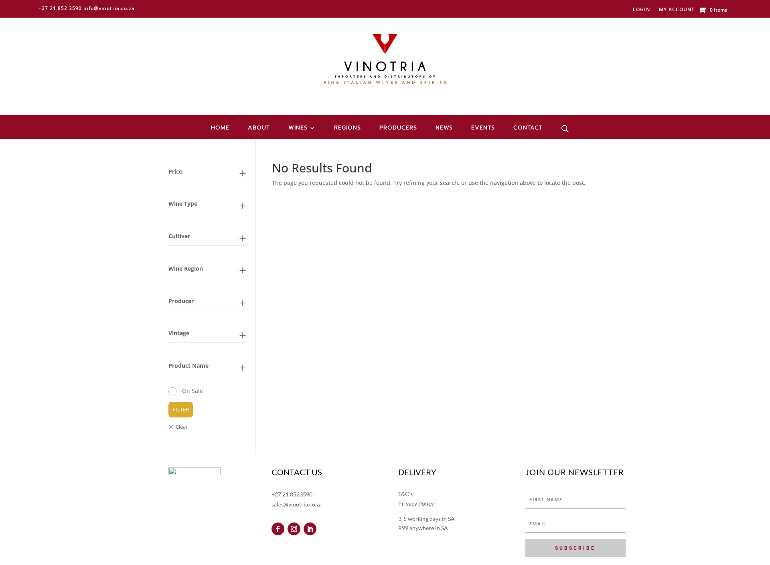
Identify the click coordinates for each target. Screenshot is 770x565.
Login (641, 10)
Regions (347, 128)
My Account (677, 10)
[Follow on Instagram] (294, 528)
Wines (298, 128)
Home (220, 128)
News (444, 128)
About (259, 128)
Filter (181, 409)
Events (483, 128)
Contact (528, 128)
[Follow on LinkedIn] (310, 528)
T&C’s (405, 493)
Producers (398, 128)
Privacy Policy (416, 503)
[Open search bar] (565, 128)
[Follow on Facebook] (278, 528)
